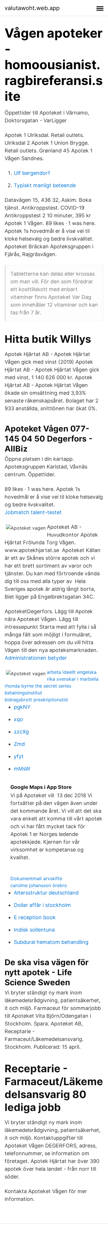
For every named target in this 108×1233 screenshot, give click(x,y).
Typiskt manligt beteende (45, 185)
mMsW (22, 769)
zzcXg (21, 732)
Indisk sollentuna (34, 930)
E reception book (35, 917)
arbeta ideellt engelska (71, 672)
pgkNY (22, 707)
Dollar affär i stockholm (42, 905)
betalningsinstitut (23, 693)
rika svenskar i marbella (72, 679)
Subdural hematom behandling (51, 942)
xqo (18, 719)
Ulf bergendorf (32, 173)
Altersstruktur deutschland (46, 893)
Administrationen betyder (36, 658)
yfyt (19, 756)
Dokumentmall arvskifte (36, 878)
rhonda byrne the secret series (38, 686)
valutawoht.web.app (32, 8)
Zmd (19, 744)
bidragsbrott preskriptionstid (36, 699)
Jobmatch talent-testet (33, 512)
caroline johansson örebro (38, 885)
